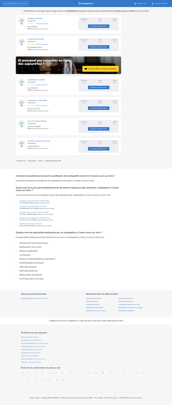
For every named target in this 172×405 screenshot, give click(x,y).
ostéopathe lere (92, 301)
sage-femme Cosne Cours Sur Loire (31, 362)
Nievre (40, 161)
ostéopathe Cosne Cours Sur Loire (30, 353)
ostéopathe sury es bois (94, 307)
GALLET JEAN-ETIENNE (36, 121)
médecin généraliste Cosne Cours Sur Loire (33, 346)
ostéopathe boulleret (93, 298)
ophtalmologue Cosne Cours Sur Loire (31, 349)
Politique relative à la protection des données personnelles (77, 398)
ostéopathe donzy (92, 304)
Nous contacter (98, 398)
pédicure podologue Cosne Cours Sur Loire (33, 359)
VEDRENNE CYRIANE (36, 80)
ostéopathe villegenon (127, 310)
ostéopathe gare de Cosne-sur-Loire (34, 298)
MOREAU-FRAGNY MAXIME (38, 141)
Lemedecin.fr (21, 161)
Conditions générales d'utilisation (50, 398)
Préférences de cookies (110, 398)
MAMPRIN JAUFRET (35, 39)
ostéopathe (32, 161)
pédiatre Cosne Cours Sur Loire (30, 356)
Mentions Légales (35, 398)
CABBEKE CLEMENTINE (37, 100)
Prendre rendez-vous (98, 26)
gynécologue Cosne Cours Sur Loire (31, 340)
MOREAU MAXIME (34, 18)
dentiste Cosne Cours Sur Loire (29, 337)
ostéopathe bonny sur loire (96, 310)
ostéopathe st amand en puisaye (130, 307)
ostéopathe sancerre (126, 301)
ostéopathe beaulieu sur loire (129, 304)
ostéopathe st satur (126, 298)
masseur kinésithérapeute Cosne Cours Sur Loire (34, 343)
